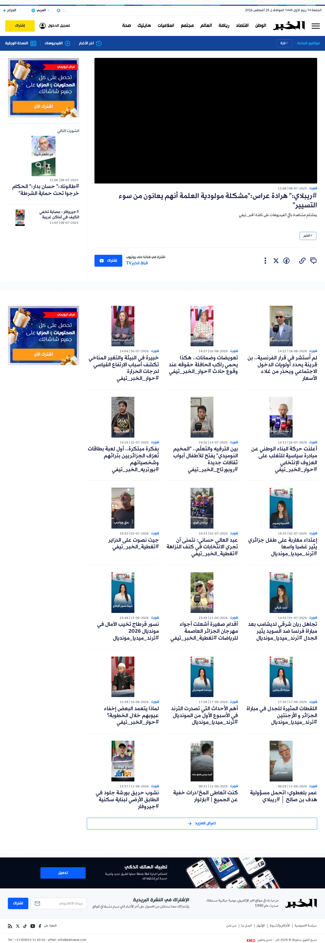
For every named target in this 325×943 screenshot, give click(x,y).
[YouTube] (32, 926)
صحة (126, 26)
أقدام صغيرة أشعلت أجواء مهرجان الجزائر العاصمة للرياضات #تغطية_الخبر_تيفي (204, 631)
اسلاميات (166, 26)
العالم (206, 26)
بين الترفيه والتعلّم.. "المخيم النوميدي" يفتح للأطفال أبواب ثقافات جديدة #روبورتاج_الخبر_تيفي (205, 459)
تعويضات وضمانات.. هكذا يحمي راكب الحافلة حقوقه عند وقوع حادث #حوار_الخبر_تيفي (203, 365)
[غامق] (65, 10)
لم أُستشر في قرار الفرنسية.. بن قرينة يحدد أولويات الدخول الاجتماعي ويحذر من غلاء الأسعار (282, 368)
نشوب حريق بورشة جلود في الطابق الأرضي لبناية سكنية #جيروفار (127, 799)
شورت (313, 188)
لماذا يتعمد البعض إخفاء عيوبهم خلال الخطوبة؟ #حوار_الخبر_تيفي (131, 715)
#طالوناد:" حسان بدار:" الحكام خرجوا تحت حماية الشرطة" (45, 190)
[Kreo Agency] (251, 940)
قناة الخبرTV (137, 263)
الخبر (306, 236)
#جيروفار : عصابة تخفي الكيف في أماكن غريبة (59, 214)
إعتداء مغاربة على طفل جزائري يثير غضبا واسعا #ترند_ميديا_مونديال (282, 547)
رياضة (224, 26)
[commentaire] (313, 261)
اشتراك (18, 903)
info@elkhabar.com (72, 940)
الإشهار (260, 926)
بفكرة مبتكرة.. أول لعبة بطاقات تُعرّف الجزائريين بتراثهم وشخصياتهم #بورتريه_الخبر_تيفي (123, 459)
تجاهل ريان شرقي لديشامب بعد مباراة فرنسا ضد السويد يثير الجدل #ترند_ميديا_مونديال (282, 631)
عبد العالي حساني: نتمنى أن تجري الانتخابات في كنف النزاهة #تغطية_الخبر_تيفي (202, 547)
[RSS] (10, 926)
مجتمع (187, 26)
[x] (276, 261)
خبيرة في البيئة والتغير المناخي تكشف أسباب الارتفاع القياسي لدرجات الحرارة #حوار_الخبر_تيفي (124, 368)
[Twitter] (18, 926)
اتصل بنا (246, 926)
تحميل (63, 873)
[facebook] (286, 261)
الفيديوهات (54, 43)
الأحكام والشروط (280, 926)
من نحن (231, 926)
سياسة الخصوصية (305, 926)
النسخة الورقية (16, 43)
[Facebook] (40, 926)
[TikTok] (25, 926)
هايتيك (144, 26)
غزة (283, 43)
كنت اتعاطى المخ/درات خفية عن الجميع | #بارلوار (205, 796)
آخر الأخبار (86, 43)
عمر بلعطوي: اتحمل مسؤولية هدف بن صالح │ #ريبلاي (283, 796)
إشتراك (112, 260)
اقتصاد (242, 26)
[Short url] (302, 261)
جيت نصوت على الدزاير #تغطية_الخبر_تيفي (133, 544)
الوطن (260, 26)
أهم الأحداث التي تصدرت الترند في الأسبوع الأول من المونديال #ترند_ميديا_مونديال (204, 715)
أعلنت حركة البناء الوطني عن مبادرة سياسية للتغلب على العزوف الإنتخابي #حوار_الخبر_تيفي (284, 459)
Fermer (315, 26)
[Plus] (265, 261)
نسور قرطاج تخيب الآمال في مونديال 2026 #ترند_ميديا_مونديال (128, 631)
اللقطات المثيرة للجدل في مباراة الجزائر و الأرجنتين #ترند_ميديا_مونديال (281, 715)
